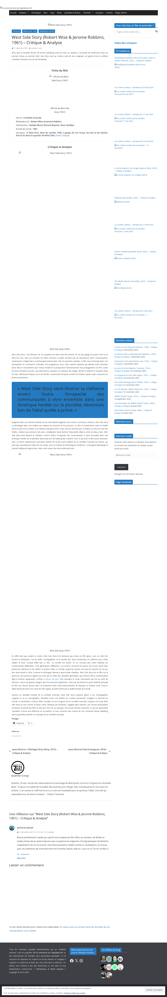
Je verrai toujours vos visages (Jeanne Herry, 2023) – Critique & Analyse (135, 169)
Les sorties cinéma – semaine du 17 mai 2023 (133, 114)
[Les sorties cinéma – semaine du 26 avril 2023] (131, 100)
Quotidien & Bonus (72, 12)
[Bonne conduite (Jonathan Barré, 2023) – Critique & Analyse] (131, 266)
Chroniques (36, 12)
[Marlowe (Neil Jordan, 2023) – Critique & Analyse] (131, 210)
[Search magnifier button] (156, 31)
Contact (109, 12)
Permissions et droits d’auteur (49, 969)
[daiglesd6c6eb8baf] (109, 959)
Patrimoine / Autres (47, 31)
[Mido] (115, 959)
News (59, 12)
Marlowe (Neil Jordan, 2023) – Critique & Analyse (135, 198)
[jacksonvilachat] (103, 967)
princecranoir (25, 827)
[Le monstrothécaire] (120, 967)
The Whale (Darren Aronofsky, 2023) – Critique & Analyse (135, 282)
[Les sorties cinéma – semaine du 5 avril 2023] (131, 323)
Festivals (86, 12)
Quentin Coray (36, 48)
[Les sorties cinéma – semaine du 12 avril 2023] (131, 237)
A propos (99, 12)
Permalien (50, 832)
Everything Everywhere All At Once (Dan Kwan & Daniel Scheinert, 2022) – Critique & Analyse (134, 59)
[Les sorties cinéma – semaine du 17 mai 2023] (131, 126)
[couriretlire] (109, 975)
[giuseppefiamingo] (103, 959)
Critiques (22, 12)
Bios (45, 12)
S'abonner (121, 467)
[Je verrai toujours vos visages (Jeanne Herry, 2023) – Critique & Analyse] (131, 183)
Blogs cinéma (121, 12)
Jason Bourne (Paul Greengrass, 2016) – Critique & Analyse (87, 751)
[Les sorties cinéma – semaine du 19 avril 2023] (131, 153)
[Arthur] (109, 967)
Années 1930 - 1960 (29, 31)
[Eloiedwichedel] (103, 975)
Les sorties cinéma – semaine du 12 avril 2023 (133, 224)
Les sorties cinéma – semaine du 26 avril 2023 (133, 87)
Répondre (21, 858)
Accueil (13, 12)
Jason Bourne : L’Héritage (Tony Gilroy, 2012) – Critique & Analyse (34, 751)
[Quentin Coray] (120, 959)
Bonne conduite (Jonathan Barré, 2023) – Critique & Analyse (135, 253)
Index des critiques (125, 42)
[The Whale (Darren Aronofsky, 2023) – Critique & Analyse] (131, 296)
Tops (52, 12)
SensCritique (62, 135)
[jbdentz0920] (115, 967)
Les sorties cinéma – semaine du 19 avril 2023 (133, 141)
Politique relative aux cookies (74, 993)
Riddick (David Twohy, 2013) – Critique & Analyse (135, 396)
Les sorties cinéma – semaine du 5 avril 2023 (133, 311)
